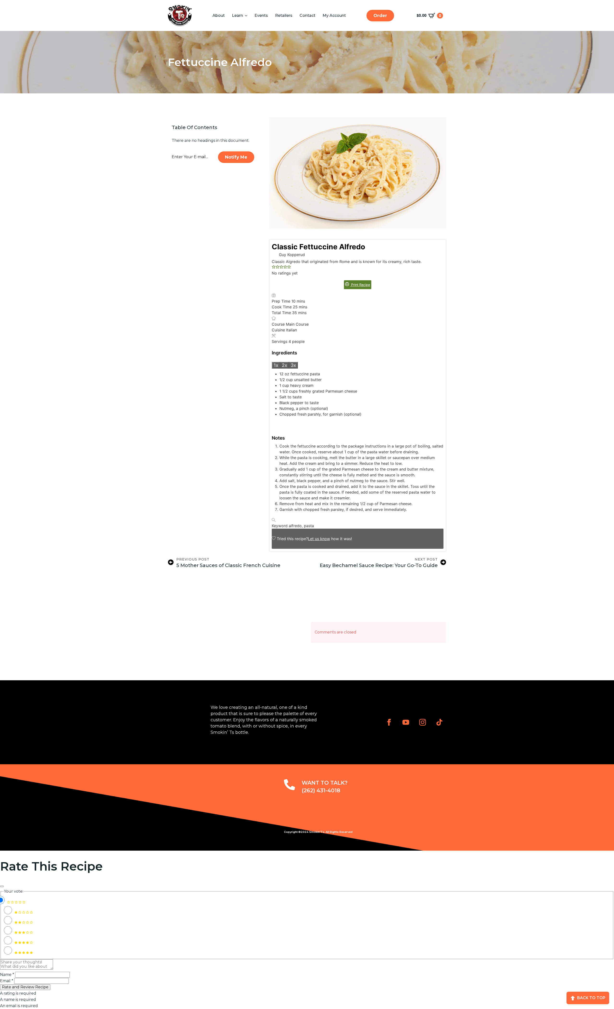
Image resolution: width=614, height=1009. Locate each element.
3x (293, 365)
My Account (334, 15)
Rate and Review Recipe (25, 987)
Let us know (319, 538)
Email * (6, 981)
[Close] (2, 886)
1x (276, 365)
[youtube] (406, 722)
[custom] (439, 722)
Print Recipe (360, 285)
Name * (7, 974)
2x (284, 365)
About (219, 15)
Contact (307, 15)
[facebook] (389, 722)
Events (261, 15)
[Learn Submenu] (245, 15)
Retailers (283, 15)
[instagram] (422, 722)
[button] (274, 267)
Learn (237, 15)
